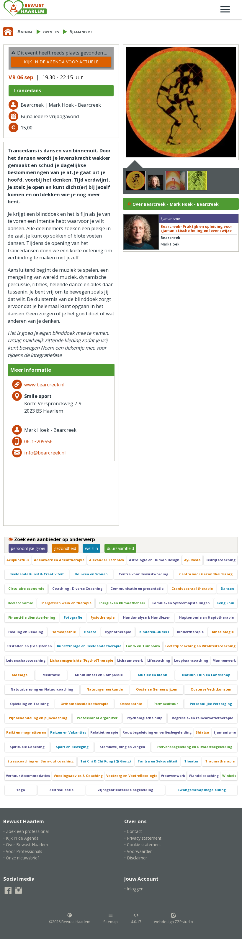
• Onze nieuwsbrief (21, 858)
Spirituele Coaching (27, 746)
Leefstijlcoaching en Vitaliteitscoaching (200, 646)
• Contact (133, 831)
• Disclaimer (135, 858)
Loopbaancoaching (191, 660)
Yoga (20, 790)
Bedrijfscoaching (220, 560)
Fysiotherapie (103, 617)
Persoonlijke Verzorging (211, 703)
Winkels (229, 775)
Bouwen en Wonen (91, 574)
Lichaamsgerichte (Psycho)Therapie (81, 660)
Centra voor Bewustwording (143, 574)
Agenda (24, 32)
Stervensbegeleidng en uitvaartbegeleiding (194, 746)
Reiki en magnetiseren (26, 732)
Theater (191, 761)
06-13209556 (38, 441)
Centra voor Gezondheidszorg (206, 574)
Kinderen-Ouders (154, 632)
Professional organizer (97, 718)
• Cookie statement (142, 844)
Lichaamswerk (130, 660)
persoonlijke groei (28, 548)
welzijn (91, 548)
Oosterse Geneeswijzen (156, 689)
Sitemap (110, 921)
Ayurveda (192, 560)
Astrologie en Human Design (154, 560)
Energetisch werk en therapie (65, 603)
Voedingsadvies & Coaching (78, 775)
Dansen (227, 588)
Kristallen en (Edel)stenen (29, 646)
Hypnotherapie (118, 632)
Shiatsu (202, 732)
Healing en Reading (25, 632)
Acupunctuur (17, 560)
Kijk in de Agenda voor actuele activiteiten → (61, 63)
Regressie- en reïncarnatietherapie (202, 718)
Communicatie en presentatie (136, 588)
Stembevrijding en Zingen (122, 746)
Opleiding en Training (29, 703)
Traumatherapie (220, 761)
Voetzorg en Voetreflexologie (131, 775)
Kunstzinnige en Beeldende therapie (89, 646)
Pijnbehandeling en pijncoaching (38, 718)
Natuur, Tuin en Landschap (206, 675)
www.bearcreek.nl (44, 384)
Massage (19, 675)
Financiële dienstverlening (31, 617)
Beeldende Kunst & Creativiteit (36, 574)
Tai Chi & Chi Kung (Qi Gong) (105, 761)
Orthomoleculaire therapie (84, 703)
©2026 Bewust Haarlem (69, 921)
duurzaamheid (120, 548)
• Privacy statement (142, 838)
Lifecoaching (158, 660)
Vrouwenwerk (173, 775)
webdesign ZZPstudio (173, 921)
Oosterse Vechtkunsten (211, 689)
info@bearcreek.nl (45, 452)
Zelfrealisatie (61, 790)
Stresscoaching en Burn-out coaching (40, 761)
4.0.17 (136, 921)
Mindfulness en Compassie (99, 675)
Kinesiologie (223, 632)
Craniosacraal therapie (192, 588)
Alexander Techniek (106, 560)
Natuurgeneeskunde (104, 689)
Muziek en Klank (152, 675)
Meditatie (51, 675)
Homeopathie (63, 632)
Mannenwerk (224, 660)
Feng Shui (225, 603)
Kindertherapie (190, 632)
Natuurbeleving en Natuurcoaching (42, 689)
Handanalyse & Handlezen (147, 617)
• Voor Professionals (22, 851)
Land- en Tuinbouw (143, 646)
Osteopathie (131, 703)
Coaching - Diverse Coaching (77, 588)
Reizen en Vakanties (68, 732)
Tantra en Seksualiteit (157, 761)
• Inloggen (133, 889)
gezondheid (65, 548)
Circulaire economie (26, 588)
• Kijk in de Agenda (21, 838)
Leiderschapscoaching (25, 660)
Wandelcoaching (204, 775)
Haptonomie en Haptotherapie (206, 617)
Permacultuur (165, 703)
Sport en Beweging (72, 746)
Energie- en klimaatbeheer (122, 603)
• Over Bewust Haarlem (25, 844)
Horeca (90, 632)
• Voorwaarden (138, 851)
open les (51, 32)
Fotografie (73, 617)
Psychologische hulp (144, 718)
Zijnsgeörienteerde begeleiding (125, 790)
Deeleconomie (20, 603)
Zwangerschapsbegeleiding (201, 790)
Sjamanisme (81, 32)
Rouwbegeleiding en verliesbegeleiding (157, 732)
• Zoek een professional (26, 831)
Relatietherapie (104, 732)
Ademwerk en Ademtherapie (59, 560)
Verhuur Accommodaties (28, 775)
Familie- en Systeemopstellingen (181, 603)
